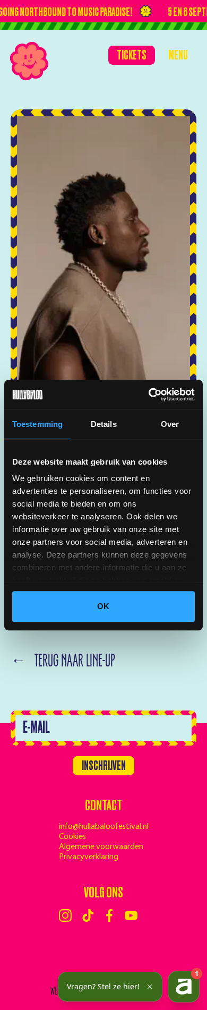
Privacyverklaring (88, 857)
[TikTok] (88, 915)
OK (103, 606)
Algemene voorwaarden (101, 847)
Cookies (72, 837)
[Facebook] (109, 915)
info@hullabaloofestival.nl (104, 827)
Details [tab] (104, 424)
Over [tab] (170, 424)
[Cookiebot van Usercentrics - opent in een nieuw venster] (149, 394)
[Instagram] (65, 915)
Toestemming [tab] (37, 424)
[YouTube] (131, 915)
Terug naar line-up (63, 661)
